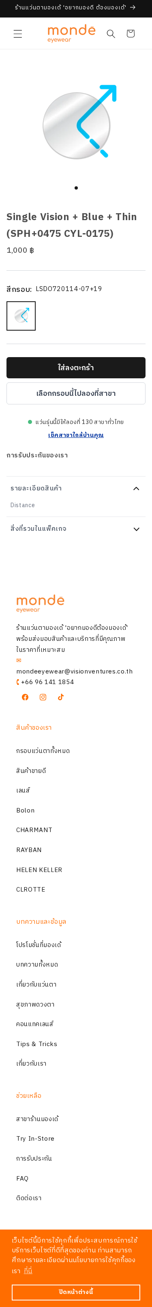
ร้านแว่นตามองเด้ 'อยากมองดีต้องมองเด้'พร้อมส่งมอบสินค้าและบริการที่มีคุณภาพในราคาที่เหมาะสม (72, 639)
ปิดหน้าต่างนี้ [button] (76, 1292)
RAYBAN (29, 850)
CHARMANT (34, 830)
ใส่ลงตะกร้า (76, 368)
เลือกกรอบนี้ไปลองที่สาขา (76, 394)
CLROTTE (30, 890)
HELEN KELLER (39, 870)
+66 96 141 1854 (47, 682)
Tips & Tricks (37, 1044)
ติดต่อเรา (29, 1198)
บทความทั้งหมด (37, 965)
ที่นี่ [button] (28, 1271)
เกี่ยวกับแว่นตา (36, 985)
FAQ (22, 1179)
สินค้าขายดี (31, 771)
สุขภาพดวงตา (35, 1005)
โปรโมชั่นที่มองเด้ (38, 945)
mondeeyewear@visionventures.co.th (74, 672)
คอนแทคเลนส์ (35, 1024)
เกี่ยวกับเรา (31, 1064)
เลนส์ (23, 791)
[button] (18, 33)
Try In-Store (35, 1139)
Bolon (25, 811)
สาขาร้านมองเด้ (37, 1119)
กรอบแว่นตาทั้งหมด (43, 751)
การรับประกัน (34, 1159)
